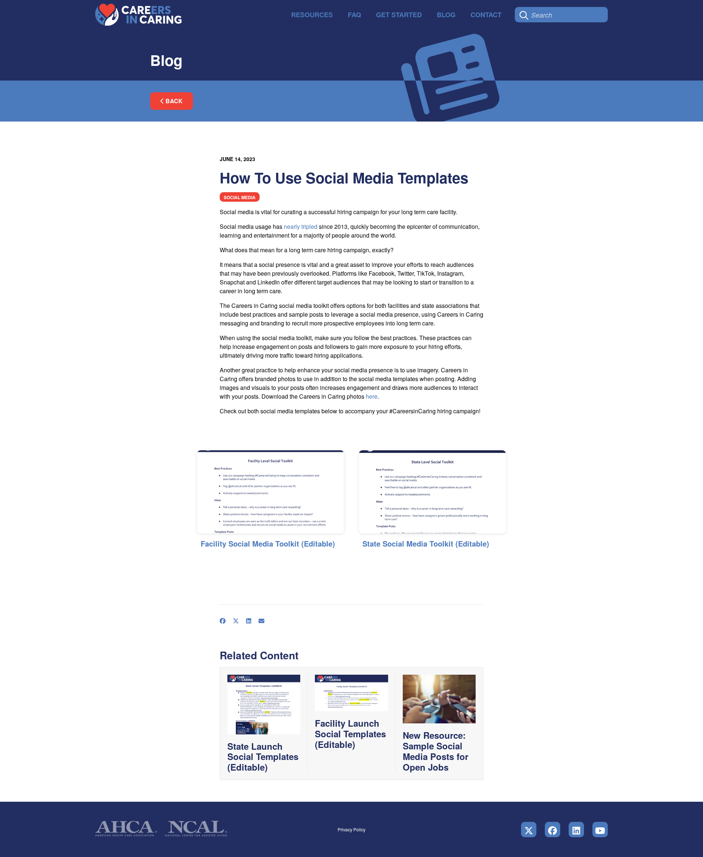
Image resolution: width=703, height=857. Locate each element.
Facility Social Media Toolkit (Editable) (268, 543)
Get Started (399, 14)
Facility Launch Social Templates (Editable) (350, 733)
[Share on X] (217, 558)
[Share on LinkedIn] (229, 558)
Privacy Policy (351, 829)
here (371, 396)
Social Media (240, 197)
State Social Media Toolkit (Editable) (425, 543)
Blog (446, 14)
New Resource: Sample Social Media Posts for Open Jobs (435, 751)
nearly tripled (300, 226)
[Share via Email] (242, 558)
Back (173, 101)
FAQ (354, 14)
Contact (486, 14)
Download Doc (317, 559)
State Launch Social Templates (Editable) (262, 757)
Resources (312, 14)
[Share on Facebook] (203, 558)
